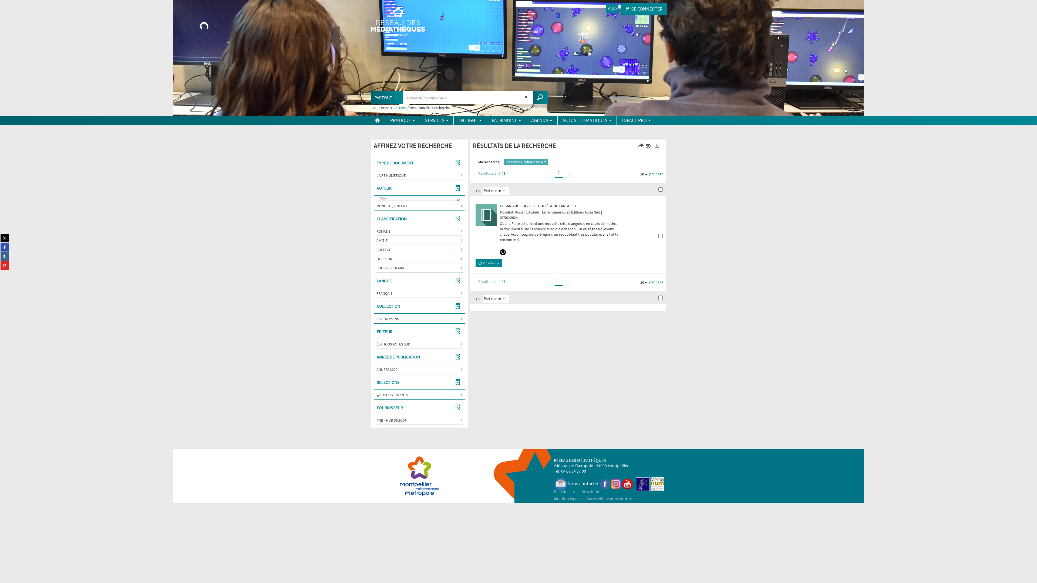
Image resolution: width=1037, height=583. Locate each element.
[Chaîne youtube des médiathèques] (627, 483)
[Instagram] (616, 483)
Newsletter (591, 491)
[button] (419, 175)
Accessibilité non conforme (611, 498)
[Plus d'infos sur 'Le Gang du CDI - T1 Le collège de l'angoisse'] (486, 215)
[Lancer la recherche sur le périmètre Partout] (540, 97)
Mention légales (568, 498)
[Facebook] (605, 483)
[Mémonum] (657, 483)
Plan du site (564, 491)
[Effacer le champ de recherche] (526, 97)
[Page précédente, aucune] (548, 174)
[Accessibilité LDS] (642, 483)
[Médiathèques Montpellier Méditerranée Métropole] (398, 22)
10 (642, 174)
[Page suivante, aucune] (570, 174)
